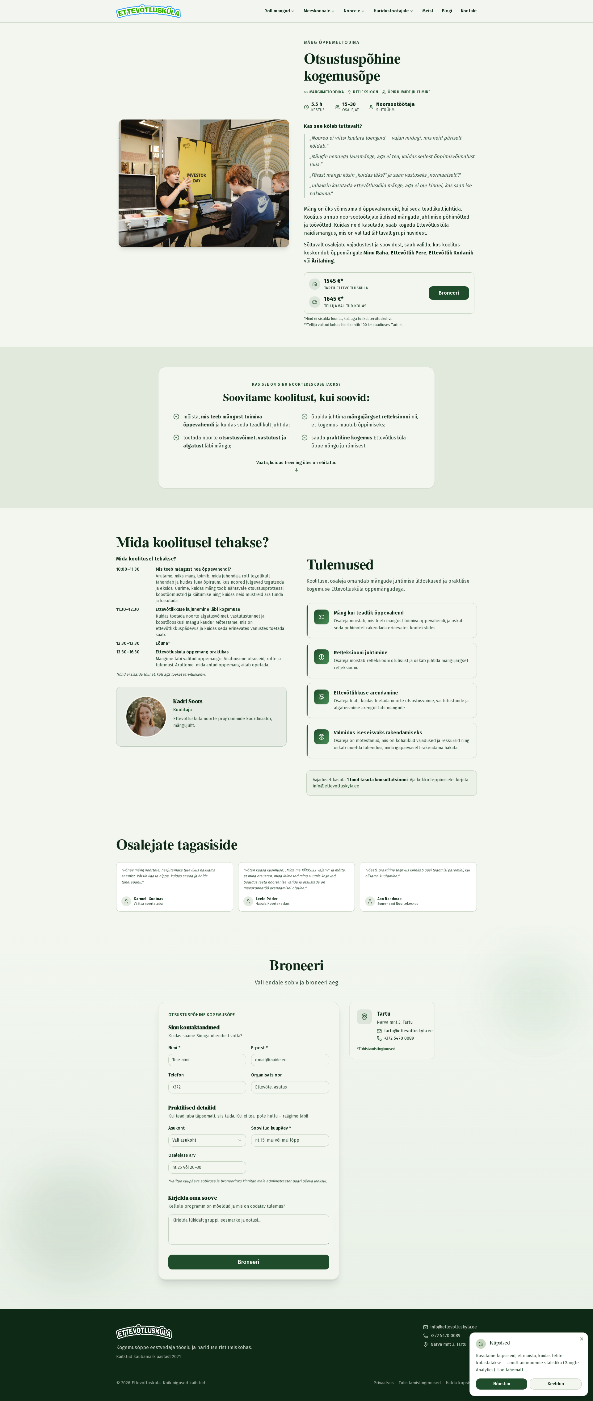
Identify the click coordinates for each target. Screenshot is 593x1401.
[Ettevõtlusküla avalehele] (148, 11)
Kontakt (469, 11)
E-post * (259, 1048)
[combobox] (207, 1140)
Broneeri (449, 293)
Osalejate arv (182, 1155)
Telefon (176, 1075)
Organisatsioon (267, 1075)
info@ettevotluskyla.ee (336, 786)
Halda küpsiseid (461, 1383)
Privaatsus (383, 1383)
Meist (427, 11)
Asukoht (176, 1128)
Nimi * (174, 1048)
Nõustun (501, 1383)
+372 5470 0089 (446, 1335)
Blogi (447, 11)
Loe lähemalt (510, 1369)
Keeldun (556, 1383)
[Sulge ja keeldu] (581, 1338)
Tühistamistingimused (377, 1049)
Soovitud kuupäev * (271, 1128)
